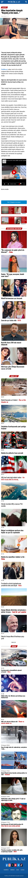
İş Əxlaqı (22, 870)
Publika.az (4, 69)
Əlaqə (17, 870)
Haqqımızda (6, 870)
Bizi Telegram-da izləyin (14, 202)
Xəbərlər (12, 870)
